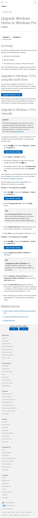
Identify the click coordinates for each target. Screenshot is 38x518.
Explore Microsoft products (8, 355)
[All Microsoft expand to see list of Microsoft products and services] (2, 2)
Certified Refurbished (6, 380)
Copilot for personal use (7, 352)
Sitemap (4, 512)
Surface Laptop (5, 340)
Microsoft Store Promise (7, 383)
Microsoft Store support (7, 371)
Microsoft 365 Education (7, 402)
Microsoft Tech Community (8, 461)
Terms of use (22, 512)
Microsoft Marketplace (7, 464)
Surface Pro (4, 338)
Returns (3, 374)
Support (3, 6)
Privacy (17, 512)
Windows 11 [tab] (7, 37)
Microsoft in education (7, 394)
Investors (4, 489)
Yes (14, 329)
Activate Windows (18, 131)
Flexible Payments (6, 385)
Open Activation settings (13, 152)
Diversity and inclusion (7, 492)
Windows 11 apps (6, 357)
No (24, 329)
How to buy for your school (8, 405)
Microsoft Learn (5, 455)
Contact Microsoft (10, 512)
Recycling (11, 515)
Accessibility (4, 494)
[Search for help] (6, 2)
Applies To (5, 27)
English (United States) (10, 502)
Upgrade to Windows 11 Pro (11, 95)
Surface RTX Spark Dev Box (8, 346)
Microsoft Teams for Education (8, 399)
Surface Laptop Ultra (6, 343)
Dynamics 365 (5, 427)
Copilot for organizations (7, 349)
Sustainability (5, 497)
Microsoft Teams (5, 436)
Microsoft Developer (6, 452)
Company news (5, 483)
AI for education (5, 413)
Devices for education (6, 396)
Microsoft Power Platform (7, 433)
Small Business (5, 441)
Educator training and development (9, 408)
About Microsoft (5, 480)
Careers (3, 477)
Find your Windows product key (13, 178)
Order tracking (5, 377)
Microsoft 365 (5, 430)
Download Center (6, 368)
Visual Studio (5, 469)
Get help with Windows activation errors (16, 317)
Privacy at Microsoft (6, 486)
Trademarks (28, 512)
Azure (3, 449)
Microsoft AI (4, 422)
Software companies (6, 466)
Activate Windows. (9, 320)
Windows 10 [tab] (17, 37)
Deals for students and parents (8, 411)
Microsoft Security (6, 424)
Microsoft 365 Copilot (6, 438)
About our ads (17, 515)
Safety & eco (5, 515)
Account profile (5, 366)
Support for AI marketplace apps (9, 458)
